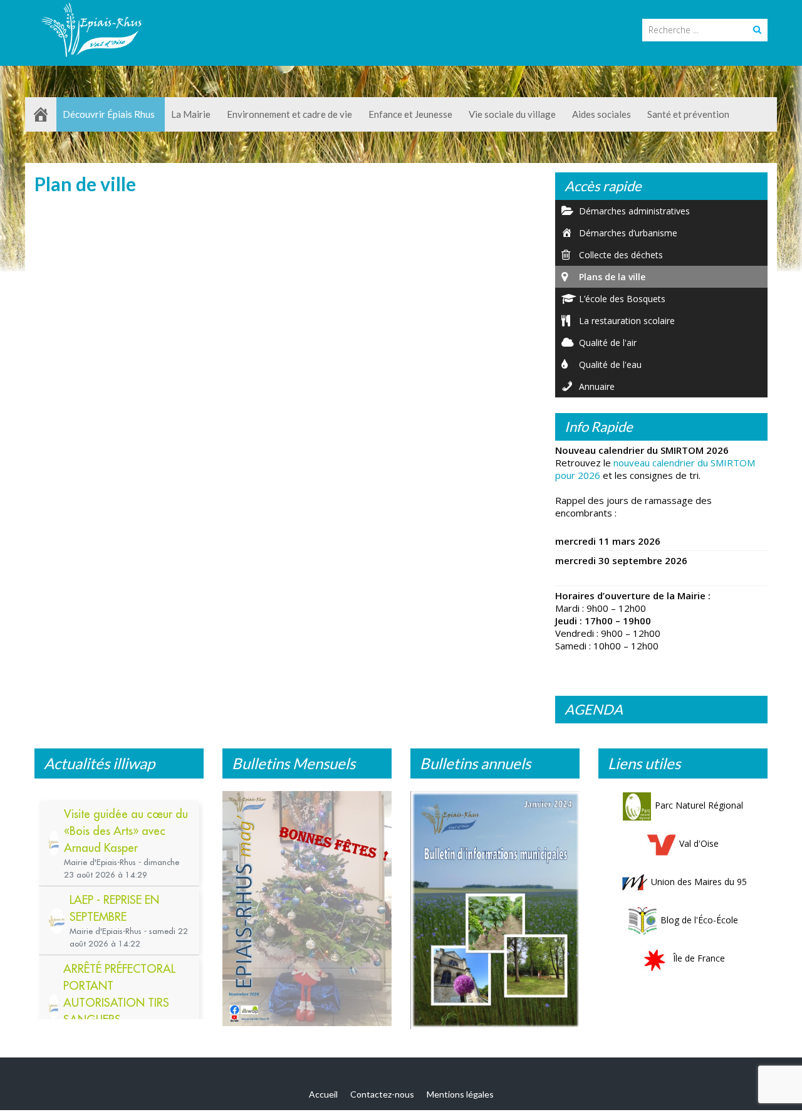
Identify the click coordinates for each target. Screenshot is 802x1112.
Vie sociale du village (512, 114)
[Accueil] (40, 114)
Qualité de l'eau (610, 364)
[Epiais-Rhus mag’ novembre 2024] (307, 908)
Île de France (699, 958)
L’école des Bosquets (622, 299)
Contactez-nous (382, 1094)
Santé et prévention (688, 114)
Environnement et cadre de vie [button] (289, 114)
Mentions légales (460, 1094)
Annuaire (597, 386)
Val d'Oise (699, 843)
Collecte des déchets (621, 255)
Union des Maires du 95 (699, 882)
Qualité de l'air (608, 343)
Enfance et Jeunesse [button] (410, 114)
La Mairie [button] (191, 114)
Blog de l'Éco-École (699, 920)
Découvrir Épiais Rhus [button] (109, 114)
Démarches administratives (634, 211)
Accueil (323, 1094)
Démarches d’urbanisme (628, 233)
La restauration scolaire (627, 321)
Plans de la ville (612, 277)
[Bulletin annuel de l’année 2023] (495, 910)
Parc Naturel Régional (699, 805)
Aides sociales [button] (601, 114)
